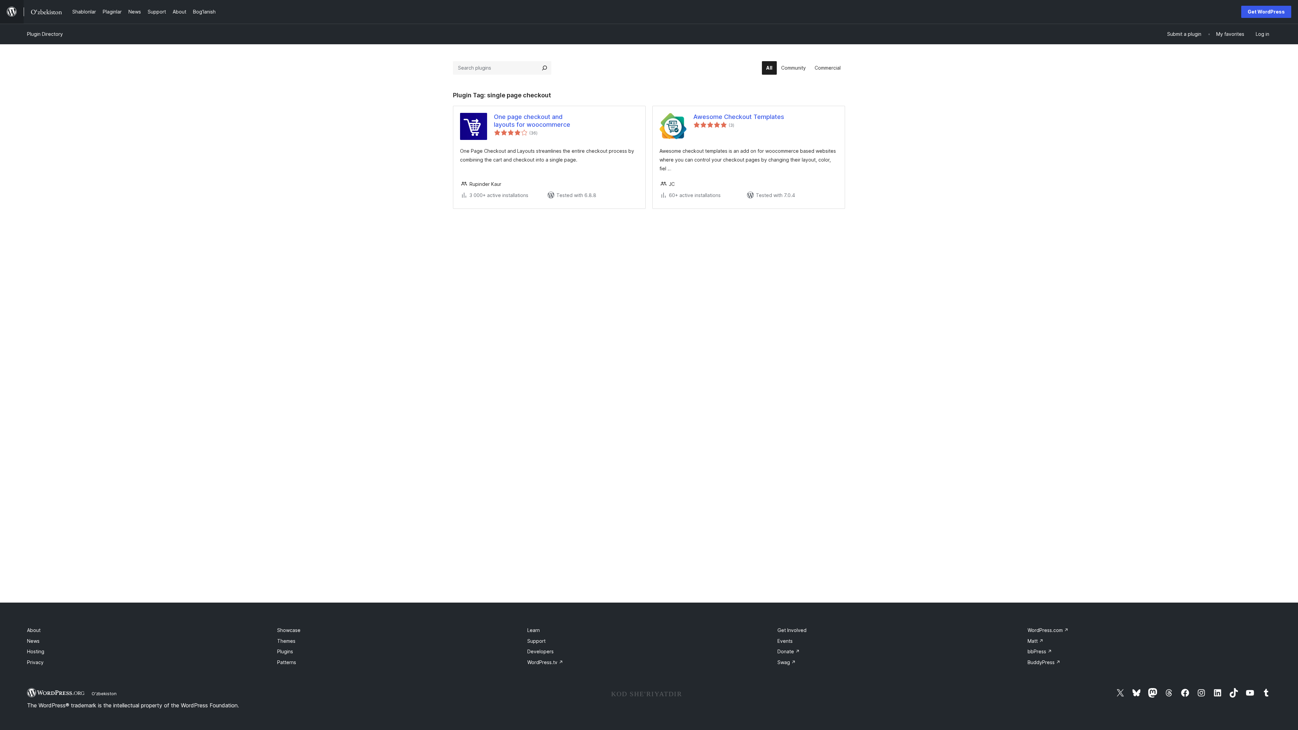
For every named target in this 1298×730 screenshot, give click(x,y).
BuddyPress (1044, 662)
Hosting (35, 651)
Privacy (35, 662)
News (33, 641)
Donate (788, 651)
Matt (1035, 641)
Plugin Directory (45, 34)
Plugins (285, 651)
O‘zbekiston (104, 693)
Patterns (286, 662)
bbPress (1040, 651)
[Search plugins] (544, 68)
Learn (533, 630)
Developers (540, 651)
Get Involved (792, 630)
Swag (786, 662)
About (34, 630)
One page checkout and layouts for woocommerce (532, 120)
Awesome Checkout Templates (738, 116)
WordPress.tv (545, 662)
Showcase (289, 630)
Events (785, 641)
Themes (286, 641)
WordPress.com (1048, 630)
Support (536, 641)
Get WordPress (1266, 12)
